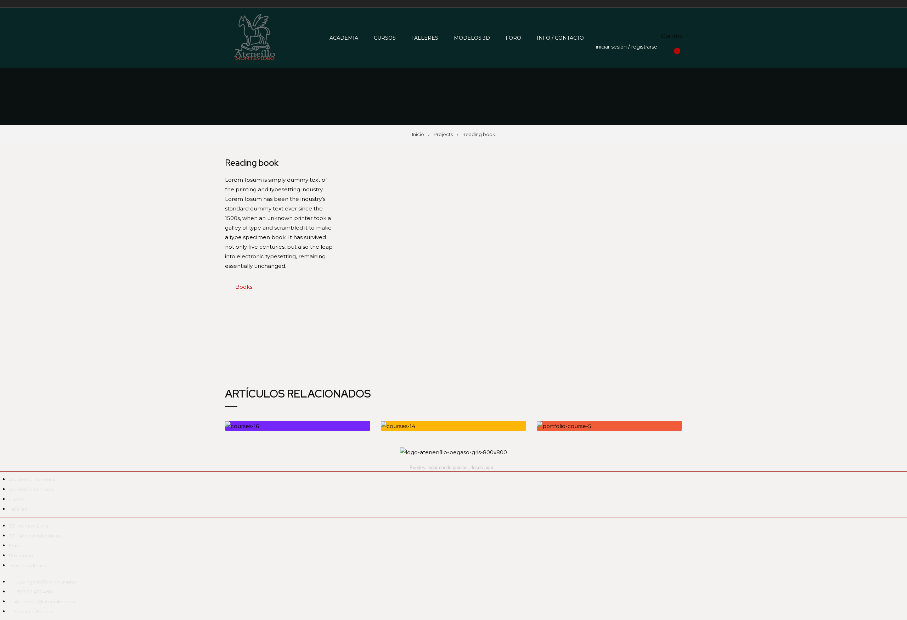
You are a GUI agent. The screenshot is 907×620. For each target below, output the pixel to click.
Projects (443, 134)
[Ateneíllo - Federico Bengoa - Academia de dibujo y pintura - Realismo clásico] (251, 37)
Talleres (424, 38)
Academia (343, 38)
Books (243, 286)
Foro (513, 38)
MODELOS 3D (472, 38)
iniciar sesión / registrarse (626, 47)
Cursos (385, 38)
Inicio (418, 134)
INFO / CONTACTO (560, 38)
